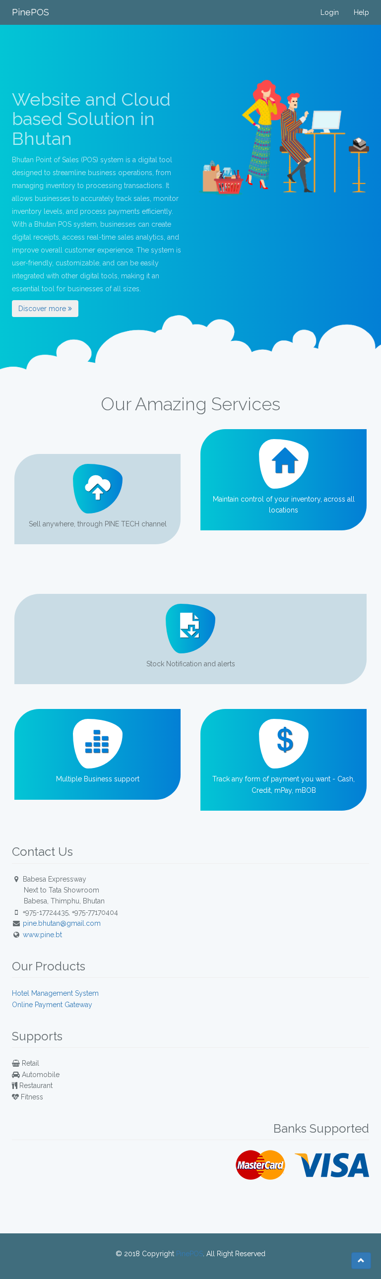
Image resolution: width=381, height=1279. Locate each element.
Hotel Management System (55, 993)
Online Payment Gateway (52, 1005)
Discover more (43, 309)
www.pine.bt (42, 935)
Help (361, 12)
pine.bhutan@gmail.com (62, 923)
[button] (361, 1260)
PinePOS (30, 12)
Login (329, 12)
